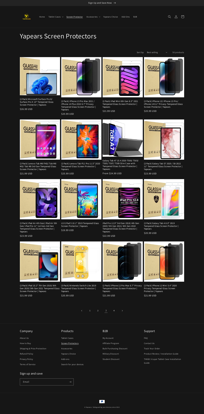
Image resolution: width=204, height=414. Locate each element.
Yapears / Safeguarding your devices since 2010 (103, 407)
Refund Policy (26, 353)
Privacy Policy (26, 359)
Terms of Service (28, 364)
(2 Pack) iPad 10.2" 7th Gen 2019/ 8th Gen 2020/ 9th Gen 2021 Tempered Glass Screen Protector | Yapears (40, 288)
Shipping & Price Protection (33, 348)
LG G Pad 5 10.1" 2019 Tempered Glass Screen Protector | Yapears (80, 224)
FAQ (146, 338)
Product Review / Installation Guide (161, 353)
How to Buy (25, 343)
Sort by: (140, 52)
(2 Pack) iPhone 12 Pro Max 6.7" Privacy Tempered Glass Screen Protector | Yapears (122, 288)
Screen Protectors (70, 343)
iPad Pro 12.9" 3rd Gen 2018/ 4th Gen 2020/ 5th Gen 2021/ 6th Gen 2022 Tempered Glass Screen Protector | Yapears (121, 227)
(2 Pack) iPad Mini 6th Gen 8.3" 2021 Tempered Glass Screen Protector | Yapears (120, 104)
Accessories (66, 348)
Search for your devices (72, 364)
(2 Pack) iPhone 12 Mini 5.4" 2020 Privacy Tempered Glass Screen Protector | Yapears (160, 288)
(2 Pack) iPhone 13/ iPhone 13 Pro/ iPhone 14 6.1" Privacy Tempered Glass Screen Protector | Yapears (163, 104)
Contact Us (149, 343)
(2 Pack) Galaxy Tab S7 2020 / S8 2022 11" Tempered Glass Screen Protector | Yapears (163, 166)
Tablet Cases (67, 338)
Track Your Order (152, 348)
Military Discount (111, 353)
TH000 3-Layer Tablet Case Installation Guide (162, 361)
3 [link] (106, 310)
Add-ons (65, 359)
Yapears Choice (68, 353)
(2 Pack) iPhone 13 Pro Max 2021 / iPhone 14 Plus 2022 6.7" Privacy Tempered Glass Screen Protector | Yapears (78, 105)
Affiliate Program (111, 343)
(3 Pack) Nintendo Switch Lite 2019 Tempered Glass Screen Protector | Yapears (78, 288)
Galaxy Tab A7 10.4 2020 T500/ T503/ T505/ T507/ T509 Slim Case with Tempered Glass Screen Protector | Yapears (121, 164)
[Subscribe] (70, 381)
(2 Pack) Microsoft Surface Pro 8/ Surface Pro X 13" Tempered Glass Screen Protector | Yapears (36, 102)
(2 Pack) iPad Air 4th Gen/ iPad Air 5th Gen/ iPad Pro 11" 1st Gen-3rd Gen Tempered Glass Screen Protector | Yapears (38, 227)
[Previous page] (82, 310)
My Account (108, 338)
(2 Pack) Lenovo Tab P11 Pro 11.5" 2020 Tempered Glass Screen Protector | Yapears (80, 166)
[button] (56, 17)
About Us (24, 338)
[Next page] (122, 310)
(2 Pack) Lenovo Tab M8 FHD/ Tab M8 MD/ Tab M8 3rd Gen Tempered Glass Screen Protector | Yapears (38, 166)
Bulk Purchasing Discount (115, 348)
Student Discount (111, 359)
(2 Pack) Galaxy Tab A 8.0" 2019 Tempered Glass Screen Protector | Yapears (161, 226)
